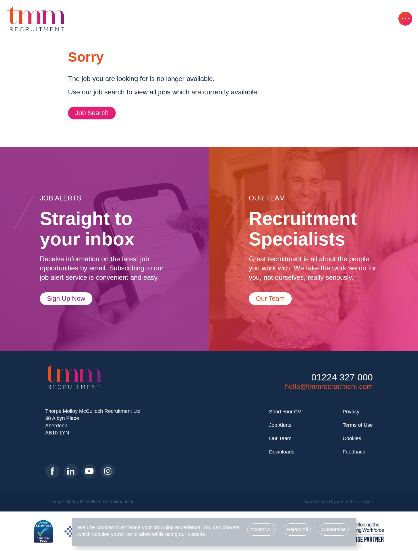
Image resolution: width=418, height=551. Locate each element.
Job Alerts (280, 425)
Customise (334, 529)
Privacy (351, 412)
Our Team (270, 298)
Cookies (352, 438)
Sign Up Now (66, 298)
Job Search (92, 113)
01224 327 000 (342, 377)
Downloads (281, 452)
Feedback (354, 452)
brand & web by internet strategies (338, 501)
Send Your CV (285, 412)
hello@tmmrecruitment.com (329, 386)
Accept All (261, 529)
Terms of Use (358, 425)
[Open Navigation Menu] (405, 19)
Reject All (297, 529)
